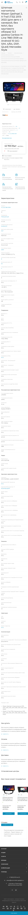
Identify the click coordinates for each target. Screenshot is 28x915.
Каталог (4, 848)
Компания (4, 864)
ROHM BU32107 (5, 488)
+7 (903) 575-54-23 (14, 877)
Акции (3, 852)
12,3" (2, 231)
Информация (5, 868)
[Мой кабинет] (22, 2)
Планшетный (5, 216)
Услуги (3, 856)
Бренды (3, 860)
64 (16, 126)
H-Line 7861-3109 (12, 133)
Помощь (4, 871)
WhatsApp (16, 890)
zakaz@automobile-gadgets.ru (15, 880)
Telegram (12, 890)
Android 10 (4, 226)
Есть (2, 357)
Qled (2, 249)
